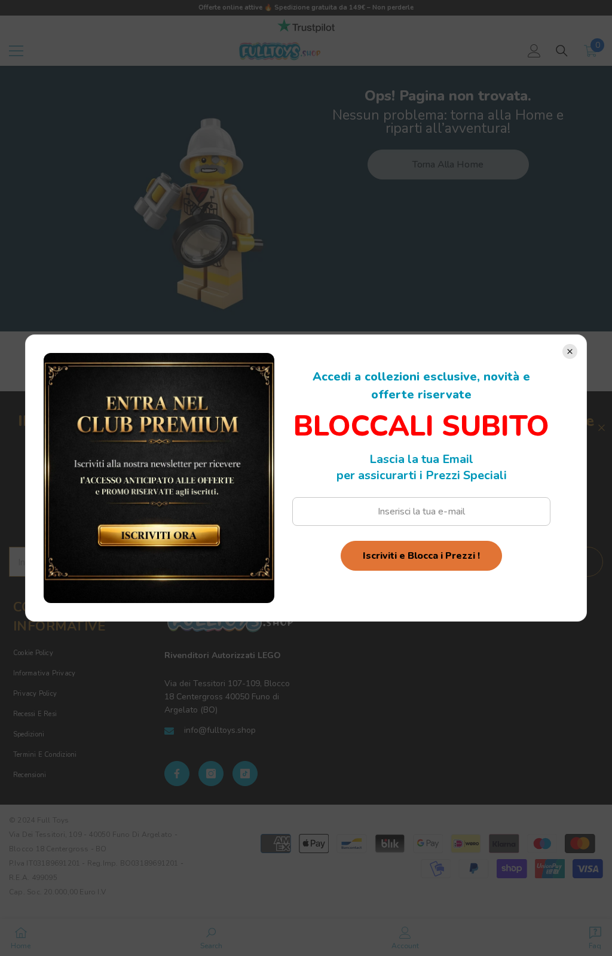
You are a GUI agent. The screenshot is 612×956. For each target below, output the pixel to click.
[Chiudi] (569, 351)
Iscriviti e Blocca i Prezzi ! (421, 555)
